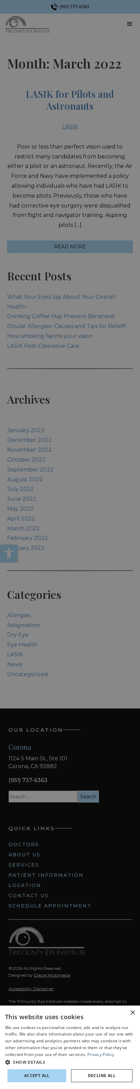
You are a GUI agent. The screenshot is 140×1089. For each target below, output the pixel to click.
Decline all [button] (102, 1075)
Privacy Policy (100, 1054)
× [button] (132, 1012)
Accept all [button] (37, 1075)
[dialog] (70, 1047)
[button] (70, 1062)
